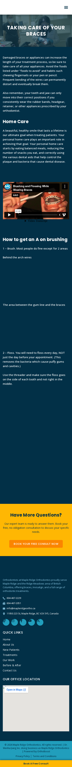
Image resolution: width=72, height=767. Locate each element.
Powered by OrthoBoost (37, 751)
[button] (66, 7)
